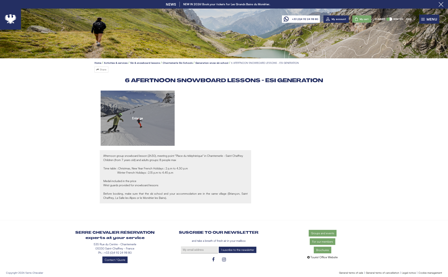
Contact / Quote (115, 260)
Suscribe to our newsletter (218, 232)
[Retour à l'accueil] (10, 19)
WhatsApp (286, 19)
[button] (361, 19)
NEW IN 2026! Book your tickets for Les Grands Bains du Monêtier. (226, 4)
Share (103, 69)
